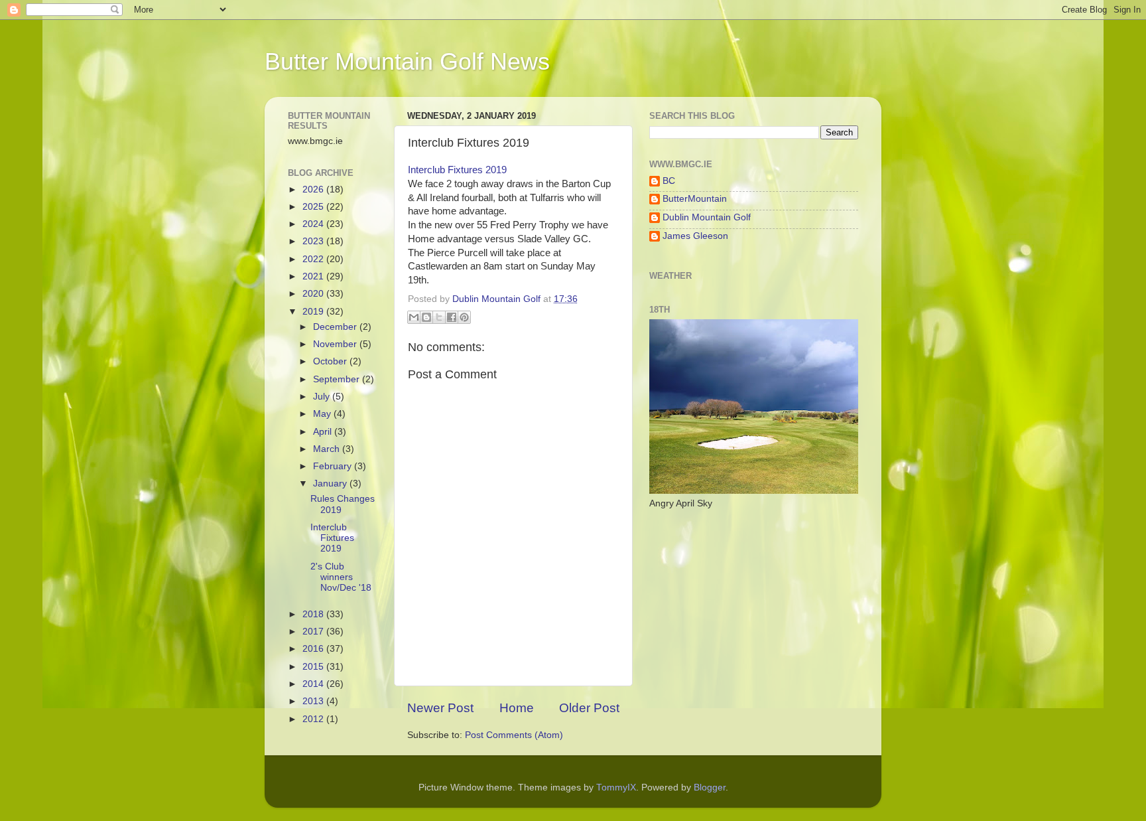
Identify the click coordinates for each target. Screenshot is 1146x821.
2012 (314, 719)
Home (516, 708)
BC (669, 181)
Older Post (589, 708)
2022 (314, 259)
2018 (314, 614)
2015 (314, 667)
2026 (314, 189)
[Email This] (413, 317)
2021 (314, 276)
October (331, 361)
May (323, 414)
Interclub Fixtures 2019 (457, 170)
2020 (314, 294)
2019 (314, 312)
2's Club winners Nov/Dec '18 (340, 577)
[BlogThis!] (426, 317)
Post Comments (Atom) (514, 735)
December (336, 327)
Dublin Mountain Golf (707, 217)
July (322, 397)
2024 (314, 224)
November (336, 344)
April (323, 432)
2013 (314, 701)
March (327, 449)
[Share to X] (439, 317)
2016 (314, 649)
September (337, 379)
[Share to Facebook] (451, 317)
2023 (314, 241)
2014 (314, 684)
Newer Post (440, 708)
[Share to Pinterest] (464, 317)
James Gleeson (695, 236)
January (331, 483)
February (333, 466)
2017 (314, 631)
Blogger (710, 787)
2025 (314, 207)
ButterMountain (695, 199)
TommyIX (616, 787)
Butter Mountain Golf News (407, 61)
